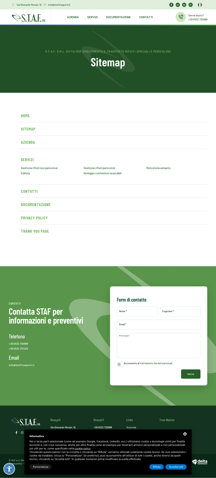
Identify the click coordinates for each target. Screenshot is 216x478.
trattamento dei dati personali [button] (156, 363)
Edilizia (25, 173)
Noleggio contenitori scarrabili (103, 173)
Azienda (73, 17)
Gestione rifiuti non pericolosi (39, 168)
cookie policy (82, 448)
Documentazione (118, 17)
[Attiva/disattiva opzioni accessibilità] (9, 469)
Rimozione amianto (158, 168)
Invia (190, 374)
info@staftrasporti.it (59, 4)
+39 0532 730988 (198, 19)
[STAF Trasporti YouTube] (191, 5)
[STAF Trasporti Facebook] (172, 5)
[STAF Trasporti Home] (29, 17)
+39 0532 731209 (18, 348)
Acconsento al (148, 363)
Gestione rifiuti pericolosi (99, 168)
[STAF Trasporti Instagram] (179, 5)
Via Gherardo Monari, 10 (29, 4)
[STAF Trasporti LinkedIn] (185, 5)
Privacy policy (15, 463)
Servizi (92, 17)
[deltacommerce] (199, 461)
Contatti (146, 17)
